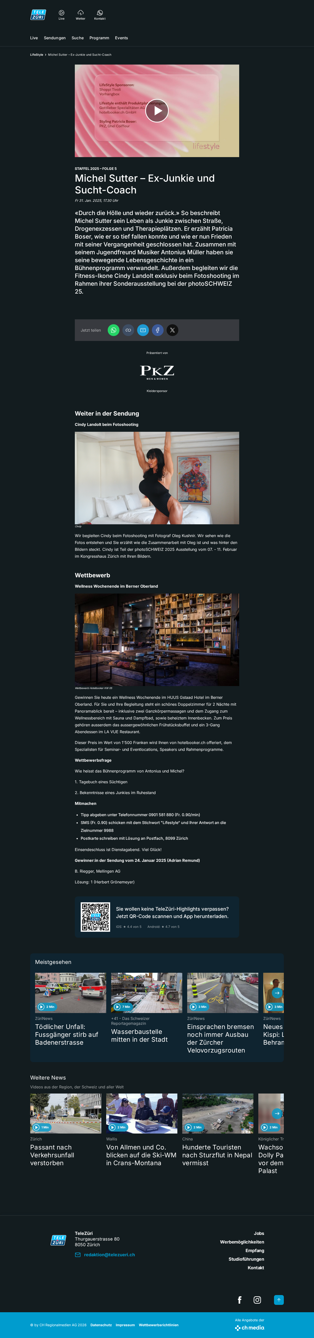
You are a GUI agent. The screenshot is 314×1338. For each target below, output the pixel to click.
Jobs (259, 1233)
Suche (78, 37)
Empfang (255, 1250)
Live (34, 37)
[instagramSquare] (257, 1300)
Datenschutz (101, 1325)
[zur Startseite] (38, 15)
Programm (99, 37)
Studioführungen (246, 1259)
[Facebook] (158, 330)
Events (121, 37)
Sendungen (55, 37)
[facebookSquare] (240, 1300)
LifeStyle (36, 54)
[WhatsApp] (113, 330)
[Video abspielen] (157, 111)
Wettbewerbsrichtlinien (159, 1325)
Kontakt (256, 1267)
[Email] (143, 330)
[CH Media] (249, 1327)
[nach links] (36, 992)
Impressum (125, 1325)
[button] (128, 330)
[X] (172, 330)
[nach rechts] (277, 992)
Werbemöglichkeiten (242, 1241)
